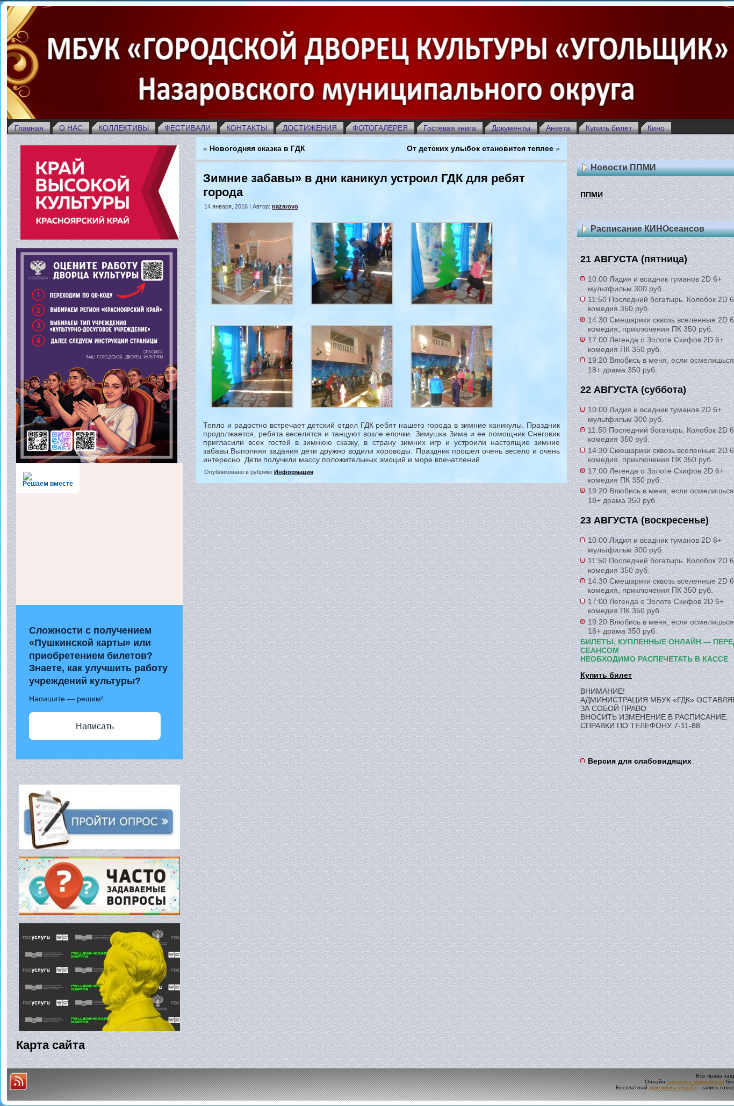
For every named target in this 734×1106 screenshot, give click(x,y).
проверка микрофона (695, 1082)
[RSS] (18, 1081)
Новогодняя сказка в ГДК (257, 148)
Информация (293, 472)
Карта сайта (50, 1045)
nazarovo (285, 206)
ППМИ (591, 194)
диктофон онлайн (672, 1087)
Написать (95, 726)
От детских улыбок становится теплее (480, 148)
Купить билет (606, 675)
